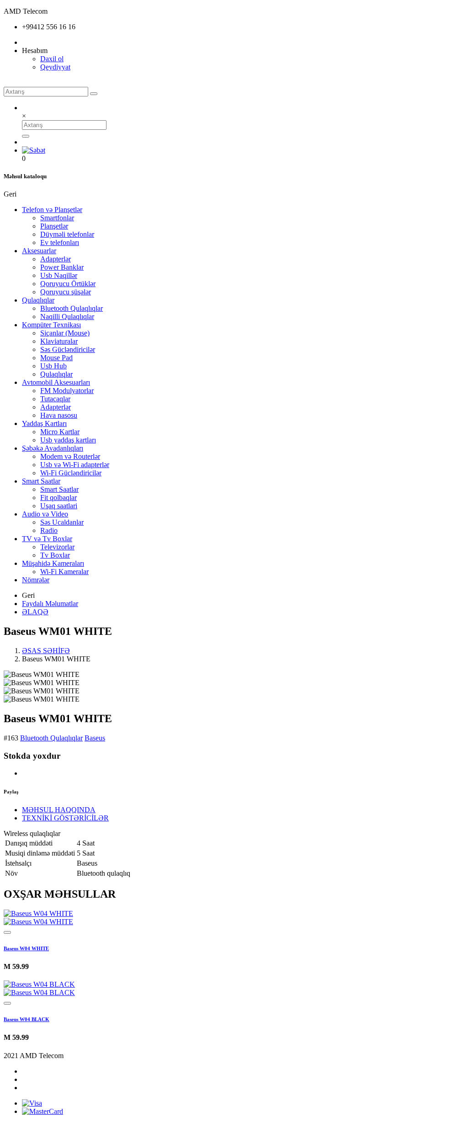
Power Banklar (62, 267)
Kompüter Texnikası (51, 325)
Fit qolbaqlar (58, 497)
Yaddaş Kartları (44, 423)
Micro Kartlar (60, 432)
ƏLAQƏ (35, 612)
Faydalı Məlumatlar (50, 603)
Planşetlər (54, 226)
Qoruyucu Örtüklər (68, 283)
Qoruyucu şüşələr (65, 292)
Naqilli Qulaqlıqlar (67, 316)
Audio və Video (45, 514)
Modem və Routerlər (70, 456)
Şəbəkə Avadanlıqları (52, 448)
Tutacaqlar (55, 399)
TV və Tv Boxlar (47, 539)
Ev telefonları (59, 242)
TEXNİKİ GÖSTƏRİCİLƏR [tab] (65, 818)
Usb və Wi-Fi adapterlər (74, 464)
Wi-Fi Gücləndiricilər (70, 473)
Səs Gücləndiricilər (67, 349)
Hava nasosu (58, 415)
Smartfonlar (57, 218)
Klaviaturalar (59, 341)
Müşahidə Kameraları (53, 563)
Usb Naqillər (58, 275)
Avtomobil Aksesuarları (56, 382)
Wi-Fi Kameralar (64, 571)
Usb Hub (53, 366)
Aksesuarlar (39, 251)
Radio (49, 530)
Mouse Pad (56, 358)
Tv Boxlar (55, 555)
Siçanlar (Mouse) (65, 333)
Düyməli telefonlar (67, 234)
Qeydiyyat (55, 67)
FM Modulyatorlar (67, 390)
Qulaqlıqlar (38, 300)
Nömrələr (35, 580)
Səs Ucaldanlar (62, 522)
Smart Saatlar (41, 481)
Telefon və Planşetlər (52, 209)
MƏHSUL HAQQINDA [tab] (59, 810)
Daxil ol (52, 59)
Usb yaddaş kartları (68, 440)
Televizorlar (57, 547)
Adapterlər (55, 259)
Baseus (95, 738)
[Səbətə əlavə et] (7, 932)
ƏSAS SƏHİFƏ (46, 651)
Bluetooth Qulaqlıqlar (71, 308)
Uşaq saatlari (58, 506)
